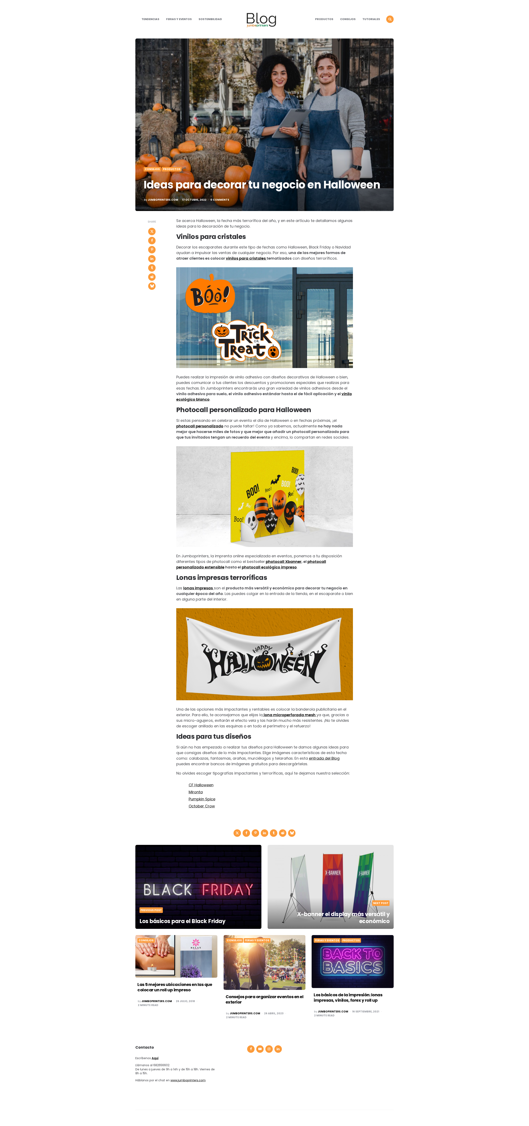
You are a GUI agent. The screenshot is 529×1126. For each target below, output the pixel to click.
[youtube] (260, 1049)
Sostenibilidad (210, 19)
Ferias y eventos (179, 19)
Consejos (348, 19)
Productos (324, 19)
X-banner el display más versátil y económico (343, 917)
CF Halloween (201, 785)
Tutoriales (371, 19)
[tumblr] (152, 268)
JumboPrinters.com (163, 199)
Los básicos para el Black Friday (182, 921)
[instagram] (269, 1049)
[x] (152, 231)
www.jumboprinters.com (188, 1080)
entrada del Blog (324, 758)
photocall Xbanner (283, 561)
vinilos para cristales (246, 258)
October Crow (202, 806)
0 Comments (219, 199)
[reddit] (152, 277)
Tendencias (150, 19)
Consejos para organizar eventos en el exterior (265, 999)
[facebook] (152, 240)
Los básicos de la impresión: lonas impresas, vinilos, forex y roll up (348, 997)
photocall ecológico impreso (269, 567)
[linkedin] (152, 259)
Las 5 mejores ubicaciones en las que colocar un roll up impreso (174, 987)
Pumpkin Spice (202, 799)
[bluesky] (152, 286)
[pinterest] (152, 249)
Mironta (196, 792)
